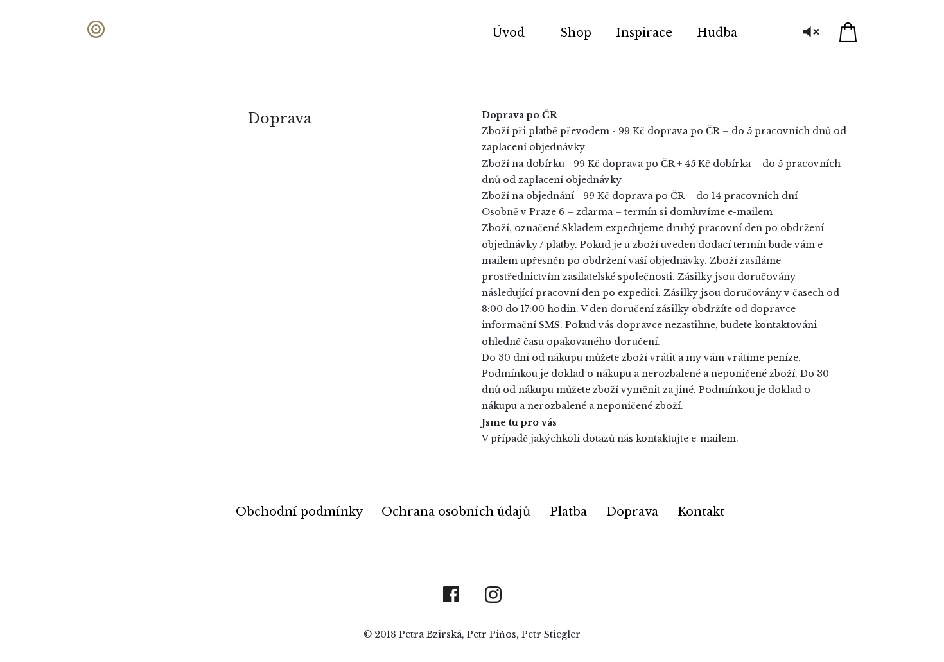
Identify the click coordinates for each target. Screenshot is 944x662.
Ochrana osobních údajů (457, 512)
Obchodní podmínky (300, 512)
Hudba (717, 33)
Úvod (509, 33)
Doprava (633, 512)
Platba (570, 512)
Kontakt (700, 512)
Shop (575, 33)
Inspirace (644, 33)
